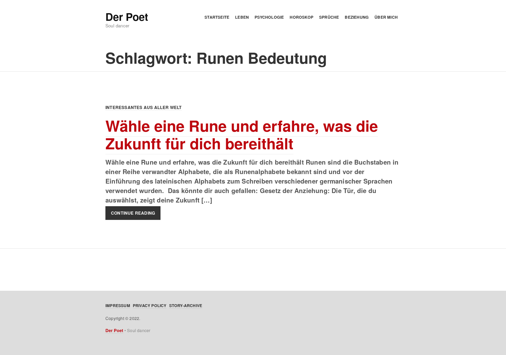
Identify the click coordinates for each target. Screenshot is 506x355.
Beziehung (357, 17)
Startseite (217, 17)
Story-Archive (185, 305)
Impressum (117, 305)
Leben (242, 17)
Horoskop (301, 17)
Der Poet (126, 17)
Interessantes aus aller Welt (143, 107)
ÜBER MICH (386, 17)
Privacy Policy (150, 305)
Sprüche (329, 17)
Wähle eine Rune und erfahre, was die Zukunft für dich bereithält (241, 134)
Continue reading (133, 213)
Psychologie (269, 17)
